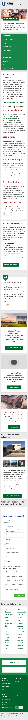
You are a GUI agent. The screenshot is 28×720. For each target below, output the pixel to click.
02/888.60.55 (6, 700)
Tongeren (20, 640)
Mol (19, 620)
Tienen (19, 637)
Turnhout (20, 642)
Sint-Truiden (21, 631)
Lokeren (20, 609)
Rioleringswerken (8, 57)
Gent (6, 631)
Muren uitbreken (8, 46)
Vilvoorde (20, 645)
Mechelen (20, 614)
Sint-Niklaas (21, 628)
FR (17, 707)
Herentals (7, 637)
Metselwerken (7, 35)
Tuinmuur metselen (8, 68)
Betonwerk (6, 61)
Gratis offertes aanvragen (12, 495)
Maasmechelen (22, 612)
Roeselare (20, 626)
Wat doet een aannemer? (14, 347)
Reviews (17, 681)
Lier (6, 648)
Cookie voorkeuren (20, 715)
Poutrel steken (14, 427)
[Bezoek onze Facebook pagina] (17, 696)
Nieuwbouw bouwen (9, 54)
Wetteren (20, 648)
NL (21, 707)
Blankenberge (9, 614)
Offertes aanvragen (10, 18)
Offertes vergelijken (14, 387)
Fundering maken (8, 50)
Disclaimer (10, 715)
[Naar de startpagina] (7, 5)
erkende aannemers (12, 253)
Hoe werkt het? (6, 683)
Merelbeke (20, 617)
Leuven (7, 645)
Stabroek (20, 634)
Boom (6, 617)
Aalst (6, 609)
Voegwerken (6, 43)
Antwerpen (8, 612)
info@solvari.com (7, 707)
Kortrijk (7, 642)
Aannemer (6, 65)
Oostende (20, 623)
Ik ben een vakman (14, 670)
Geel (6, 626)
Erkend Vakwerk (6, 686)
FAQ (3, 689)
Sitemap (3, 715)
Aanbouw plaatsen (8, 39)
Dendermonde (9, 623)
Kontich (7, 640)
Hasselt (7, 634)
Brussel (7, 620)
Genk (6, 628)
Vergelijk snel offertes (10, 264)
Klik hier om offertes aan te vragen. (13, 102)
